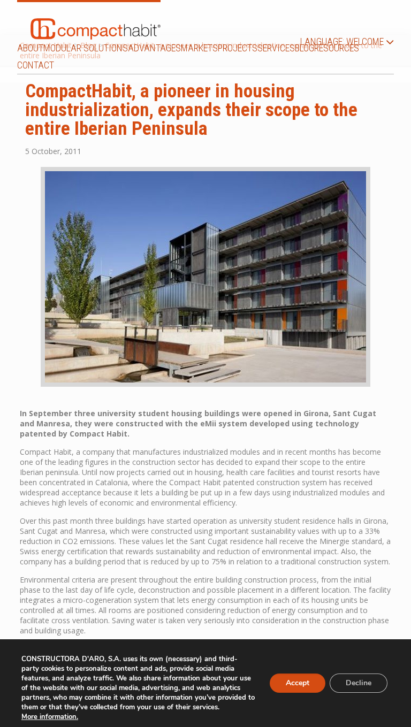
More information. (49, 717)
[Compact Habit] (96, 21)
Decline (358, 683)
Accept (297, 683)
